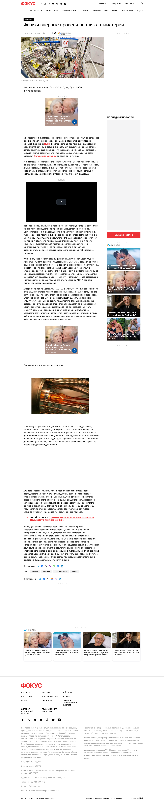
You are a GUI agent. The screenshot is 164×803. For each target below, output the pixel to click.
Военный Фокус (69, 11)
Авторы (66, 696)
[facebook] (22, 719)
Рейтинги (129, 3)
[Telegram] (49, 3)
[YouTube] (53, 3)
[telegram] (34, 719)
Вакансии (47, 700)
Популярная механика (45, 156)
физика (47, 571)
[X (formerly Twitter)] (45, 3)
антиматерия (62, 571)
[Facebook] (41, 3)
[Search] (142, 3)
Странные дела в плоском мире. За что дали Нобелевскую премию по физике (62, 518)
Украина (97, 11)
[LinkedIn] (65, 3)
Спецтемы (116, 3)
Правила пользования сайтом (70, 702)
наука (35, 571)
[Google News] (61, 3)
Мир (106, 11)
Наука (114, 11)
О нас (24, 700)
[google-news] (53, 719)
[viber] (47, 719)
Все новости (36, 11)
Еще (139, 11)
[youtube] (41, 719)
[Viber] (57, 3)
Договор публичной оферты (27, 711)
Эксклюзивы (52, 11)
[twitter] (28, 719)
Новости (25, 692)
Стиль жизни (127, 11)
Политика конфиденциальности (98, 798)
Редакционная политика (49, 710)
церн (75, 571)
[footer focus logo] (31, 685)
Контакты (118, 798)
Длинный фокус (50, 696)
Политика (85, 11)
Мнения (102, 3)
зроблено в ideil (137, 798)
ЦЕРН (47, 144)
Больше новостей (124, 235)
